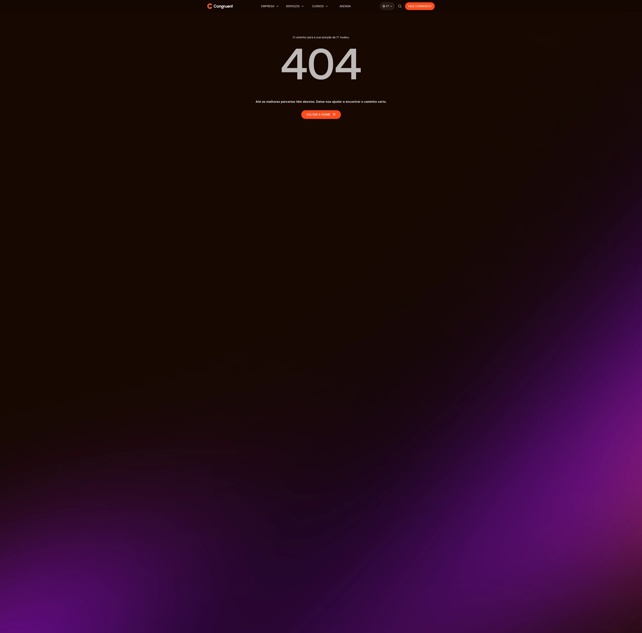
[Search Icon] (400, 6)
